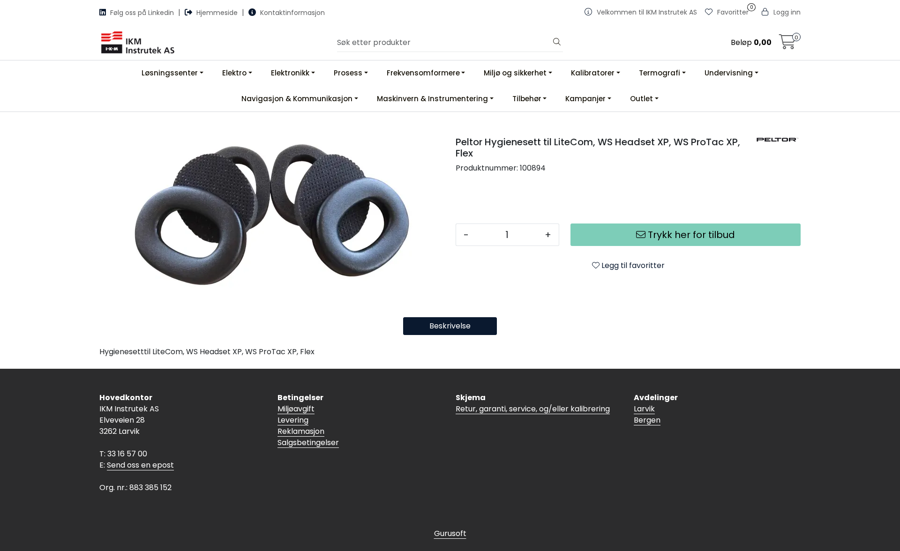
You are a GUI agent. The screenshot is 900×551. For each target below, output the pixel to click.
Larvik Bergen (647, 414)
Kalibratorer (593, 73)
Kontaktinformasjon (291, 12)
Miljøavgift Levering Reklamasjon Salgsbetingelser (308, 425)
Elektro (234, 73)
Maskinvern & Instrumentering (432, 99)
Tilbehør (526, 99)
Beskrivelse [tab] (450, 325)
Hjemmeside (217, 12)
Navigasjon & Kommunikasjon (296, 99)
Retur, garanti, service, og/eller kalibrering (533, 408)
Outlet (641, 99)
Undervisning (729, 73)
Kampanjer (585, 99)
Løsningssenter (170, 73)
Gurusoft (450, 533)
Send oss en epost (140, 465)
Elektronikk (290, 73)
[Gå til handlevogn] (787, 44)
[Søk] (557, 42)
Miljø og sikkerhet (515, 73)
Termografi (659, 73)
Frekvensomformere (423, 73)
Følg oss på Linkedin (142, 12)
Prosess (348, 73)
